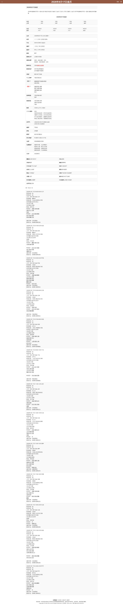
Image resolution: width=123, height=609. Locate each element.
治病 (41, 86)
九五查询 (59, 600)
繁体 (118, 1)
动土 (27, 249)
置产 (35, 88)
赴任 (33, 214)
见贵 (38, 242)
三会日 (57, 11)
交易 (33, 210)
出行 (27, 215)
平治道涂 (41, 81)
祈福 (41, 88)
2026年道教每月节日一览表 (35, 11)
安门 (35, 92)
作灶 (38, 83)
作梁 (38, 88)
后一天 (31, 188)
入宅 (27, 277)
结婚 (35, 86)
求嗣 (33, 208)
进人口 (33, 552)
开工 (30, 210)
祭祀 (45, 81)
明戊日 (46, 11)
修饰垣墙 (36, 81)
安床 (27, 212)
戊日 (43, 11)
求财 (27, 210)
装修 (35, 214)
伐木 (41, 90)
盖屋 (35, 341)
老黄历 (68, 600)
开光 (33, 217)
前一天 (27, 188)
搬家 (38, 214)
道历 (27, 49)
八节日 (65, 11)
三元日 (61, 11)
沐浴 (35, 83)
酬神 (33, 242)
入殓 (38, 341)
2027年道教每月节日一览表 (81, 11)
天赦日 (54, 11)
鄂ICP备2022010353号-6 (78, 603)
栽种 (38, 90)
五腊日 (68, 11)
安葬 (35, 90)
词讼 (38, 86)
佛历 (27, 46)
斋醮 (30, 217)
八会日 (72, 11)
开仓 (27, 551)
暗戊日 (50, 11)
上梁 (33, 341)
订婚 (35, 208)
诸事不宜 (34, 523)
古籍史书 (64, 600)
